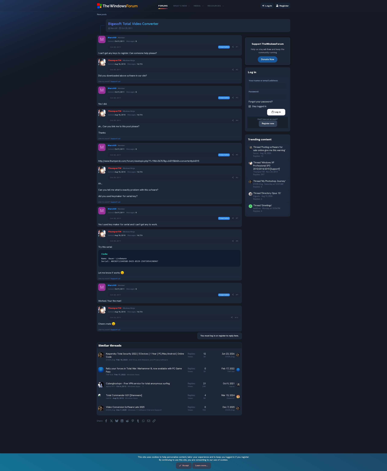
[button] (189, 5)
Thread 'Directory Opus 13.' (267, 193)
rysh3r (108, 398)
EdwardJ (230, 398)
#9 (237, 295)
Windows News (133, 374)
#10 (236, 317)
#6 (237, 177)
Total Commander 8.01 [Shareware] (124, 395)
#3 (237, 97)
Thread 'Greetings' (262, 205)
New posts (102, 14)
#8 (237, 241)
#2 (237, 69)
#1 (237, 47)
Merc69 (114, 28)
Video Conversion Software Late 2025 (125, 407)
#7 (237, 218)
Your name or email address (263, 80)
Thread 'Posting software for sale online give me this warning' (269, 149)
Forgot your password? (261, 101)
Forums (163, 5)
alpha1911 (110, 386)
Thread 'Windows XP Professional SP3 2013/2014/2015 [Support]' (266, 165)
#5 (237, 154)
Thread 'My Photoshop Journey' (269, 180)
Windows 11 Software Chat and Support (145, 410)
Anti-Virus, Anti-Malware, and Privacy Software (148, 360)
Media (197, 5)
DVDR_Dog (110, 360)
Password (253, 91)
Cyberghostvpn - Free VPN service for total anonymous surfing (138, 383)
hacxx (231, 386)
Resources (214, 5)
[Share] (233, 47)
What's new (180, 5)
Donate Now (267, 59)
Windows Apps (134, 386)
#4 (237, 120)
